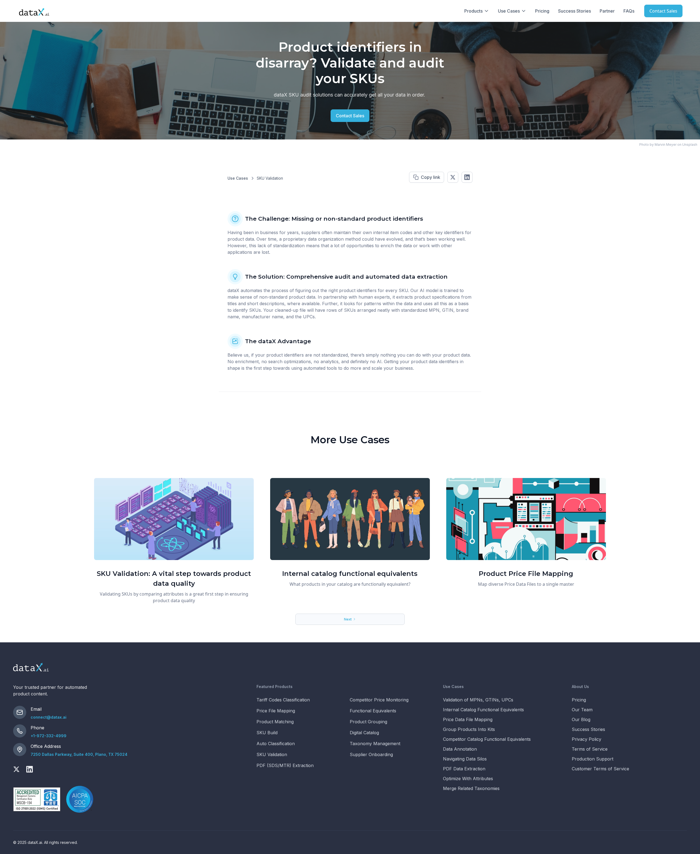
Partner (607, 11)
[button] (477, 11)
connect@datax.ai (48, 717)
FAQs (628, 11)
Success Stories (574, 11)
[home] (34, 11)
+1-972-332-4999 (48, 735)
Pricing (542, 11)
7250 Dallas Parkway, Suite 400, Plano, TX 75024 (79, 754)
